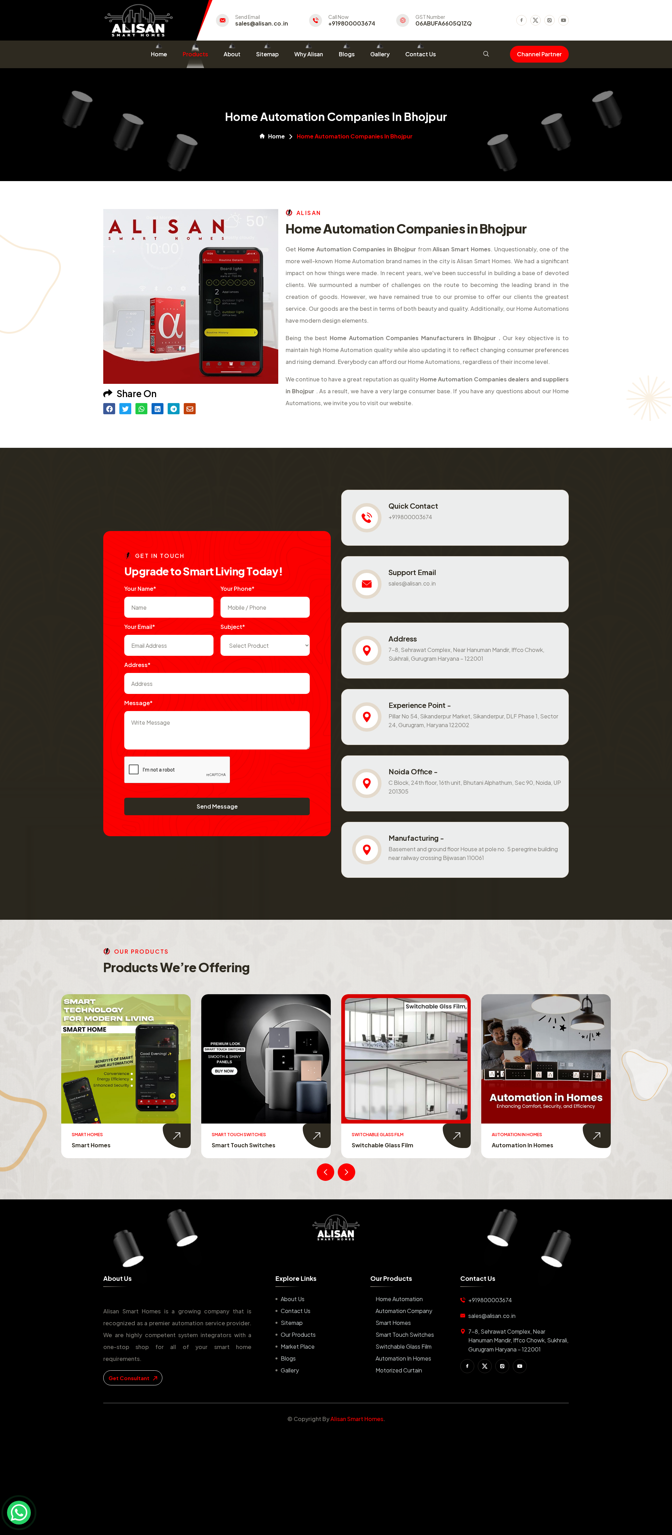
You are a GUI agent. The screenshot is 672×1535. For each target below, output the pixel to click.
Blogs (347, 54)
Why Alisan (308, 54)
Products (195, 54)
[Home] (336, 1227)
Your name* (140, 588)
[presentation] (325, 1172)
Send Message (217, 806)
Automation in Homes (382, 1145)
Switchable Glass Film (242, 1145)
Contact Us (420, 54)
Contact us (295, 1310)
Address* (137, 664)
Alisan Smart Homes (356, 1418)
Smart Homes (393, 1322)
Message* (138, 702)
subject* (232, 626)
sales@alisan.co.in (261, 23)
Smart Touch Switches (103, 1145)
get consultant (129, 1378)
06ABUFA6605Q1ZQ (443, 23)
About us (292, 1299)
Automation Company (404, 1310)
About (232, 54)
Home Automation (399, 1299)
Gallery (380, 54)
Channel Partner (539, 54)
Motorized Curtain (518, 1145)
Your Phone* (237, 588)
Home (159, 54)
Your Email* (139, 626)
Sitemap (267, 54)
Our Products (298, 1334)
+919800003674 (351, 23)
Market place (298, 1346)
